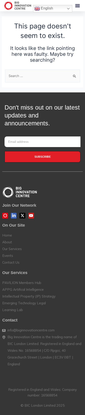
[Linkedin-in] (14, 215)
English (46, 8)
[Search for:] (42, 76)
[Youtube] (31, 215)
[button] (77, 5)
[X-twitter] (22, 215)
